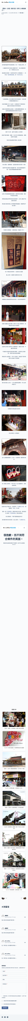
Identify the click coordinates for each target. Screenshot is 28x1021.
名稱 (4, 971)
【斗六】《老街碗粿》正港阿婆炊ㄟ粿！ (14, 889)
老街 (14, 508)
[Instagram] (5, 1017)
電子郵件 (5, 975)
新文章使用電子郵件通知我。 (10, 1004)
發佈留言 (5, 1007)
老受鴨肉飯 (13, 513)
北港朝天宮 (22, 519)
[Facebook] (2, 1017)
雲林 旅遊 (21, 12)
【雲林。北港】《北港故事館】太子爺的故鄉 (14, 807)
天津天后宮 (19, 74)
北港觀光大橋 (20, 506)
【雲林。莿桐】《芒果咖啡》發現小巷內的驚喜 (14, 728)
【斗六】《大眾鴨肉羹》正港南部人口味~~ (14, 788)
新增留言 (5, 984)
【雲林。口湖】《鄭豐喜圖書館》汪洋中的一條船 (13, 768)
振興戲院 (9, 511)
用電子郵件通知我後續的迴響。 (10, 1000)
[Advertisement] (14, 31)
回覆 (25, 917)
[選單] (25, 2)
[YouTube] (7, 1017)
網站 (4, 979)
